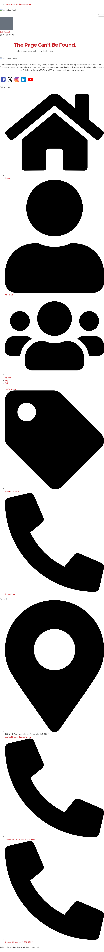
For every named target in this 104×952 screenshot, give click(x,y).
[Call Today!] (6, 23)
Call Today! (5, 32)
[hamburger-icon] (101, 15)
